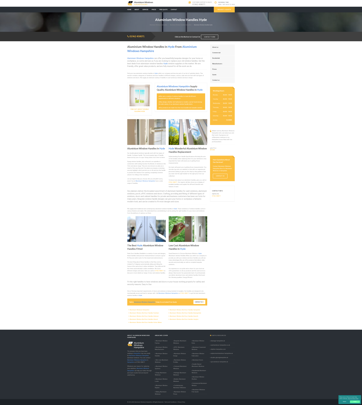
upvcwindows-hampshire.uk (219, 362)
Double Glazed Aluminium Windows (198, 365)
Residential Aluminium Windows (199, 372)
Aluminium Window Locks (161, 380)
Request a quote (224, 9)
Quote (214, 75)
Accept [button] (355, 401)
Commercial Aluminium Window (199, 384)
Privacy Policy (181, 402)
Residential (216, 58)
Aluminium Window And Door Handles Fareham (144, 313)
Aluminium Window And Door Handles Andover (144, 316)
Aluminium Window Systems (161, 367)
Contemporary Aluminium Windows (179, 386)
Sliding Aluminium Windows (160, 393)
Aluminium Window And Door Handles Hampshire (185, 310)
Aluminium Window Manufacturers (161, 348)
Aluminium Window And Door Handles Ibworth (184, 316)
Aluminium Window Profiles (179, 361)
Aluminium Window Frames (161, 342)
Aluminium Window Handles (161, 355)
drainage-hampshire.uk (218, 341)
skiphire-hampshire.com (218, 349)
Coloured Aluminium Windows (180, 367)
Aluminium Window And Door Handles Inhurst (144, 319)
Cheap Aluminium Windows (160, 374)
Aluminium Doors (197, 360)
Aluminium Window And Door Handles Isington (184, 319)
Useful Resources (218, 335)
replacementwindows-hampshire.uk (222, 353)
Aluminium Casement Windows (199, 348)
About (137, 9)
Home (129, 9)
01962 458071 (198, 4)
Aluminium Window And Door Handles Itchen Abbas (146, 322)
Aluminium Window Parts (198, 342)
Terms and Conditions (170, 402)
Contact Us (199, 302)
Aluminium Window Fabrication (198, 355)
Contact (174, 9)
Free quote (163, 9)
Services (145, 9)
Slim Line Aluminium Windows (161, 361)
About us (215, 47)
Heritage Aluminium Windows (179, 374)
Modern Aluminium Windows (179, 380)
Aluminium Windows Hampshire (139, 310)
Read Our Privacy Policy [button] (353, 398)
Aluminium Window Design (179, 355)
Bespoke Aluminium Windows (179, 342)
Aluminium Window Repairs (161, 386)
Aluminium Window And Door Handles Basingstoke (185, 313)
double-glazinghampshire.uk (219, 357)
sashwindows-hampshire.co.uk (220, 345)
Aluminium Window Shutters (198, 378)
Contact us (216, 80)
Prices (154, 9)
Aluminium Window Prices (179, 393)
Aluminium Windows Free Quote (198, 391)
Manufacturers (217, 64)
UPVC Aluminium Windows (178, 348)
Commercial (216, 53)
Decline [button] (344, 401)
